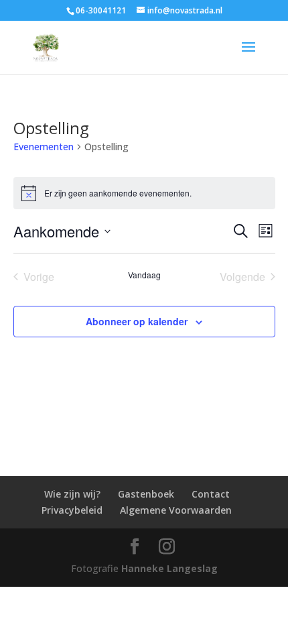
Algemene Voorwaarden (176, 510)
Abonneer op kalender (137, 321)
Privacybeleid (72, 510)
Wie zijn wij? (72, 494)
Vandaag (144, 275)
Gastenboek (146, 494)
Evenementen (43, 146)
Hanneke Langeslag (169, 568)
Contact (211, 494)
